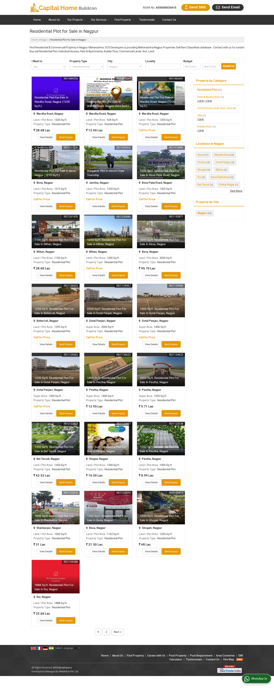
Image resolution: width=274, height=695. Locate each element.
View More (236, 190)
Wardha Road (222, 154)
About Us (54, 19)
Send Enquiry (66, 137)
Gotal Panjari (223, 162)
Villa (199, 115)
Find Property (123, 19)
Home (37, 19)
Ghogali (202, 169)
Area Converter (225, 655)
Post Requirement (201, 655)
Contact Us (169, 19)
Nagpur (44, 39)
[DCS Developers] (63, 7)
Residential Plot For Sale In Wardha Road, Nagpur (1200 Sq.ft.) (52, 102)
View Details (46, 137)
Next (118, 631)
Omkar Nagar (226, 184)
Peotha (202, 162)
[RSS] (239, 659)
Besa (201, 154)
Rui (199, 177)
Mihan (219, 169)
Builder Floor (204, 126)
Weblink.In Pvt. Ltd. (69, 671)
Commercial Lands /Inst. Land (214, 108)
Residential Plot (207, 89)
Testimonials (147, 19)
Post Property (177, 655)
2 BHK (200, 101)
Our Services (98, 19)
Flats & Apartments (208, 96)
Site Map (228, 659)
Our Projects (75, 19)
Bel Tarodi (203, 184)
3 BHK (209, 101)
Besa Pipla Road (220, 177)
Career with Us (156, 655)
